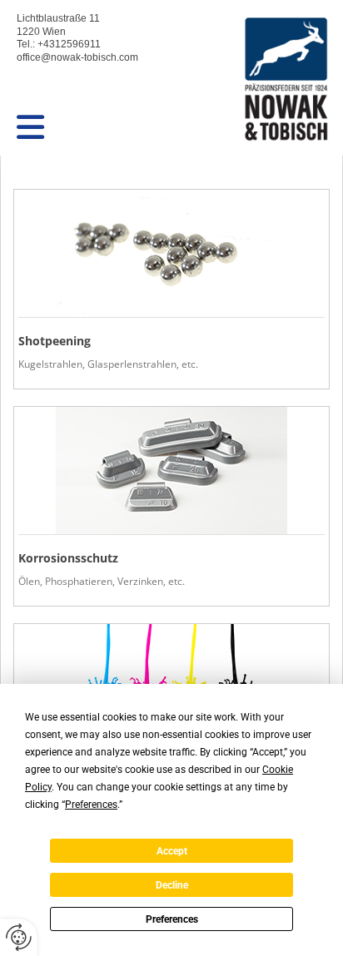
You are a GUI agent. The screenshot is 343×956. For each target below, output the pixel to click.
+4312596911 (69, 44)
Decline (172, 885)
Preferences (172, 919)
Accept (172, 851)
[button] (102, 127)
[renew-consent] (18, 937)
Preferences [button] (91, 804)
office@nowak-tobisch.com (77, 57)
